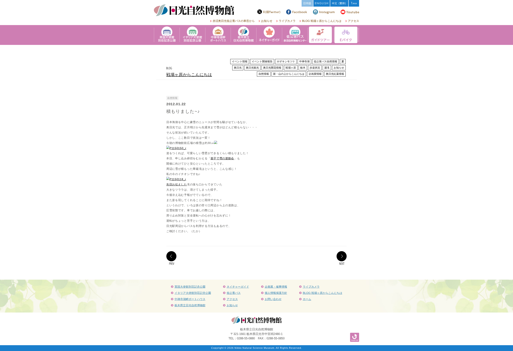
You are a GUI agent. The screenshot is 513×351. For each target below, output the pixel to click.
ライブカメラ (287, 20)
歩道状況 (315, 67)
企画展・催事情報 (276, 286)
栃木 (302, 67)
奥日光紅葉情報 (335, 73)
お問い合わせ (273, 299)
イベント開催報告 (262, 61)
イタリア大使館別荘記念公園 (193, 292)
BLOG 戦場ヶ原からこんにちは (321, 20)
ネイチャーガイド (238, 286)
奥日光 (238, 67)
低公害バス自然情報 (325, 61)
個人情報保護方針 (276, 292)
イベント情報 (239, 61)
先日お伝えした (176, 184)
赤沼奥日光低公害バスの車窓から (234, 20)
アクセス (353, 20)
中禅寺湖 (304, 61)
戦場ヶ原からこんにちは (189, 74)
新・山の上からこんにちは (288, 73)
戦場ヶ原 (291, 67)
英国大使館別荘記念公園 (190, 286)
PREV (171, 258)
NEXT (341, 258)
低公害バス (234, 292)
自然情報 (264, 73)
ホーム (307, 299)
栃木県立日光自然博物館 (190, 305)
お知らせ (266, 20)
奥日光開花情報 (272, 67)
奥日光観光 (252, 67)
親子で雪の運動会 (222, 158)
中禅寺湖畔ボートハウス (190, 299)
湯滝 (326, 67)
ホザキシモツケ (286, 61)
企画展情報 (315, 73)
